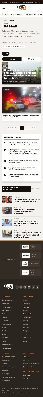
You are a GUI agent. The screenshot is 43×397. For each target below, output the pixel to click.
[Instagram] (25, 287)
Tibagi (25, 310)
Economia (5, 321)
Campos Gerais (28, 2)
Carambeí (26, 304)
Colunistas (5, 338)
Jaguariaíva (27, 317)
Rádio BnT (38, 2)
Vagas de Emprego (8, 367)
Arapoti (25, 321)
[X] (21, 287)
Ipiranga (26, 327)
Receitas (5, 370)
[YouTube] (29, 287)
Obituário (5, 363)
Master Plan (27, 375)
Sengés (25, 324)
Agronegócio (6, 324)
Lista (32, 59)
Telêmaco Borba (28, 314)
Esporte (4, 327)
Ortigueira (26, 331)
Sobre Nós (26, 357)
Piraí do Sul (27, 338)
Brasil (4, 331)
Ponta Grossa (17, 14)
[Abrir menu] (4, 8)
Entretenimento (7, 344)
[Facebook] (17, 287)
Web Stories (6, 380)
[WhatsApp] (33, 287)
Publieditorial (6, 348)
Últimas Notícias (7, 300)
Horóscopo (5, 360)
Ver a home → (35, 189)
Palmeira (26, 307)
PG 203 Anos (31, 14)
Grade (12, 59)
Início (4, 20)
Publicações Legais (8, 377)
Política (4, 314)
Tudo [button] (6, 54)
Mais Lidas (5, 304)
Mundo (4, 334)
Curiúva (25, 334)
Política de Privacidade (31, 363)
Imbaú (25, 341)
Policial (4, 317)
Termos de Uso (28, 367)
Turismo (4, 341)
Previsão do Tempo (8, 357)
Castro (25, 300)
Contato (26, 360)
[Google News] (37, 287)
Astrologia (5, 374)
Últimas (5, 14)
